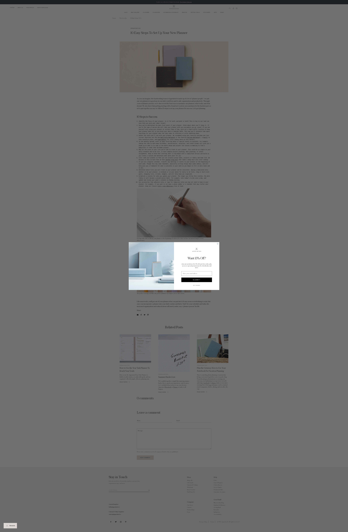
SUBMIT (196, 280)
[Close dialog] (218, 244)
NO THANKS (196, 285)
